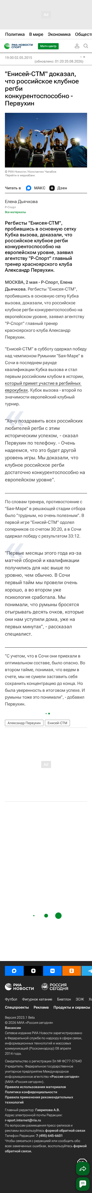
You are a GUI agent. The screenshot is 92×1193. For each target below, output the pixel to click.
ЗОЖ (80, 999)
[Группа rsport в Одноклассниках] (71, 971)
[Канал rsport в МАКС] (14, 971)
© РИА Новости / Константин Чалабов (30, 171)
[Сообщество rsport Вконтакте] (52, 971)
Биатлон (64, 999)
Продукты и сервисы (71, 1007)
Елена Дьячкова (21, 201)
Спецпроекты (17, 1007)
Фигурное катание (37, 999)
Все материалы (15, 212)
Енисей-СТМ (57, 723)
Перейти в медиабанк (20, 175)
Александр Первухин (24, 723)
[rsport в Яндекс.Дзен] (33, 971)
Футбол (11, 999)
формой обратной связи (65, 1130)
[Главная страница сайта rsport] (29, 46)
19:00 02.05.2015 (18, 58)
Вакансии (13, 1028)
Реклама (41, 1007)
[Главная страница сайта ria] (5, 46)
